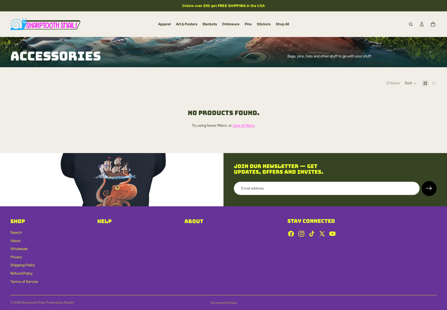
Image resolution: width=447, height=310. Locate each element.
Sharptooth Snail (33, 302)
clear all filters (244, 125)
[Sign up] (429, 188)
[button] (410, 83)
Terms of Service (24, 281)
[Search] (410, 24)
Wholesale (19, 248)
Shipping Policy (22, 265)
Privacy (16, 257)
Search (16, 232)
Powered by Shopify (60, 302)
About (15, 240)
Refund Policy (21, 273)
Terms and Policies (223, 303)
